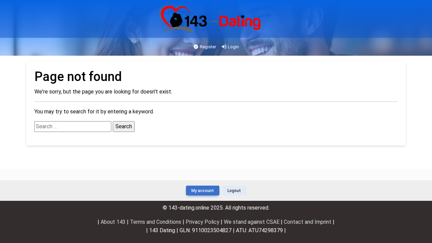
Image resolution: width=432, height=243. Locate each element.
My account (202, 190)
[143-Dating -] (210, 19)
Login (233, 46)
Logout (234, 190)
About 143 (114, 222)
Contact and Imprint (307, 222)
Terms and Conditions (156, 222)
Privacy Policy (203, 222)
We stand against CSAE (252, 222)
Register (207, 46)
